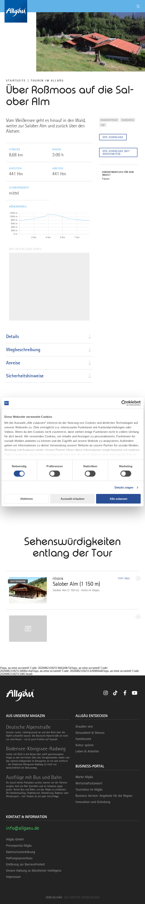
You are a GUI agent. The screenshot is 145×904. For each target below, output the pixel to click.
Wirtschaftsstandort (89, 783)
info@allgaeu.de (22, 828)
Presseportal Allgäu (19, 845)
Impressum (13, 877)
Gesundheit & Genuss (90, 733)
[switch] (54, 474)
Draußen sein (84, 726)
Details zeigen (124, 487)
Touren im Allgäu (47, 80)
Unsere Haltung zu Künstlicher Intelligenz (33, 870)
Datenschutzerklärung (20, 852)
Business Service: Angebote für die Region (104, 796)
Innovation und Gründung (93, 802)
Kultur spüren (85, 745)
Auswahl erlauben (72, 498)
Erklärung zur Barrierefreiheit (25, 864)
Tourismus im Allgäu (89, 789)
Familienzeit (83, 739)
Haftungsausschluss (19, 858)
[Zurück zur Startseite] (72, 11)
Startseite (16, 80)
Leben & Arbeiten (87, 751)
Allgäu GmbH (15, 839)
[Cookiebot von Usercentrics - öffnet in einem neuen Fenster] (124, 403)
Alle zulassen (118, 498)
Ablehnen (26, 498)
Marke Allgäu (84, 777)
